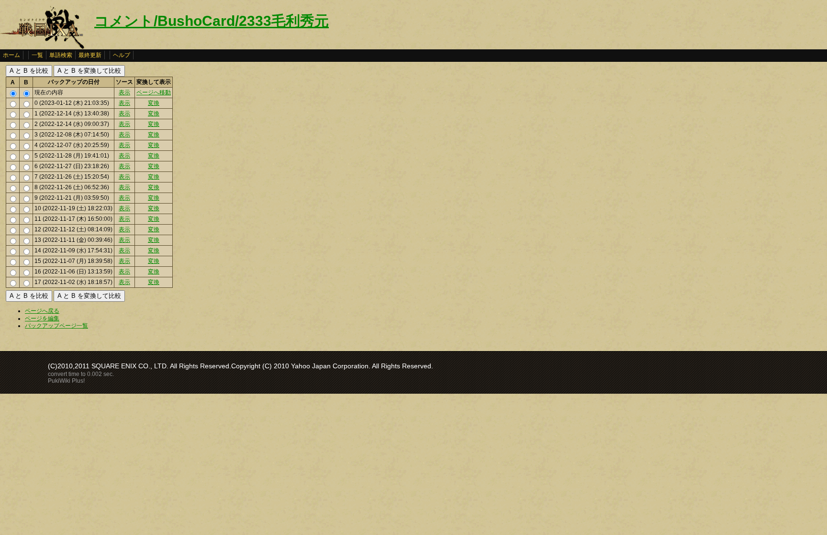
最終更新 (89, 55)
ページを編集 (42, 318)
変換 (153, 103)
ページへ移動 (153, 92)
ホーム (11, 55)
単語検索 (60, 55)
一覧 (37, 55)
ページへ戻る (42, 310)
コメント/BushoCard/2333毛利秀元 (211, 21)
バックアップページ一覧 (56, 325)
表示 (124, 92)
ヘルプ (121, 55)
